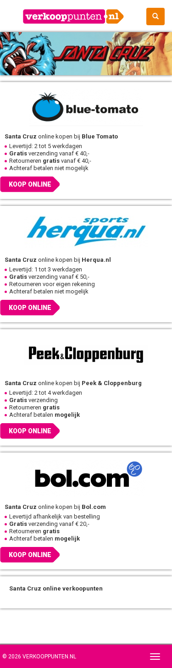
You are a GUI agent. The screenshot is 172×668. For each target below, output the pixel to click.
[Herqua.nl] (86, 231)
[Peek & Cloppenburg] (86, 354)
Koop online (30, 184)
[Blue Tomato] (86, 107)
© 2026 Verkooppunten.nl (39, 656)
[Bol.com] (86, 478)
